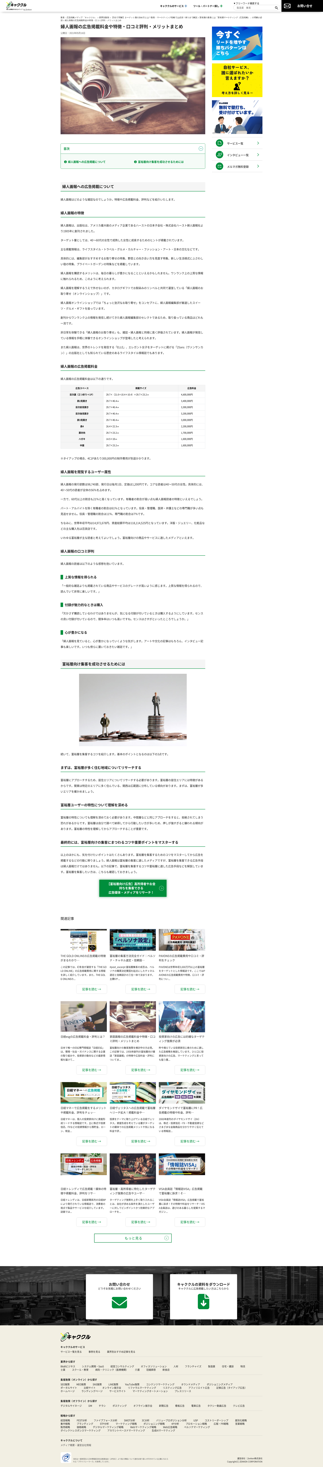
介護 (137, 1369)
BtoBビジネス (68, 1366)
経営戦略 (65, 1420)
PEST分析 (82, 1420)
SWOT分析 (129, 1420)
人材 (175, 1366)
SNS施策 (97, 1384)
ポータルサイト (69, 1387)
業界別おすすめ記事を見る (121, 1351)
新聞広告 (163, 1405)
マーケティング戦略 (126, 1423)
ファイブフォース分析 (105, 1420)
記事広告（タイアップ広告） (231, 1387)
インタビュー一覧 (238, 155)
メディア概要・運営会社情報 (76, 1445)
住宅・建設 (228, 1366)
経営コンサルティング (122, 1366)
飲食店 (166, 1369)
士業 (63, 1369)
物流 (242, 1366)
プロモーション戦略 (196, 1423)
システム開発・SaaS (93, 1366)
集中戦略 (65, 1423)
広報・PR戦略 (221, 1423)
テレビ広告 (239, 1405)
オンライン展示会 (111, 1387)
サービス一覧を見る (71, 1351)
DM (90, 1405)
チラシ (102, 1405)
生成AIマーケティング (163, 1430)
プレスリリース (183, 1391)
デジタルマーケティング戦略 (108, 1427)
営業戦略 (240, 1423)
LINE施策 (113, 1384)
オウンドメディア (190, 1384)
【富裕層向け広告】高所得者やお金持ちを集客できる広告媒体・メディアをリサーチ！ (131, 888)
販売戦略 (65, 1427)
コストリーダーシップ (216, 1420)
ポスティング (120, 1405)
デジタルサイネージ (71, 1405)
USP (195, 1420)
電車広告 (196, 1405)
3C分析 (145, 1420)
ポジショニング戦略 (154, 1423)
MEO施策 (81, 1384)
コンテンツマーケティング (160, 1384)
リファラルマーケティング (142, 1387)
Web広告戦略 (170, 1427)
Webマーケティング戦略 (143, 1427)
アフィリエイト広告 (199, 1387)
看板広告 (180, 1405)
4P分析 (175, 1423)
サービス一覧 (235, 143)
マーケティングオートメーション (150, 1391)
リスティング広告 (172, 1387)
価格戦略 (81, 1427)
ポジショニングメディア (220, 1384)
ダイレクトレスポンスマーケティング (81, 1430)
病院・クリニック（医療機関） (111, 1369)
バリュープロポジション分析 (171, 1420)
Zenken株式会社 (254, 1458)
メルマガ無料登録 (238, 167)
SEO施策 (65, 1384)
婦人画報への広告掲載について (87, 162)
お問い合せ (304, 6)
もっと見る (133, 1238)
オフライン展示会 (142, 1405)
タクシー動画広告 (216, 1405)
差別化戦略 (241, 1420)
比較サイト (90, 1387)
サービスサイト (117, 1391)
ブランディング (85, 1423)
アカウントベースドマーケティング (126, 1430)
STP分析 (104, 1423)
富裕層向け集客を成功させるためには (161, 162)
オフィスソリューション (154, 1366)
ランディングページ (92, 1391)
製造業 (211, 1366)
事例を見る (94, 1351)
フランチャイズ (193, 1366)
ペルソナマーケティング (197, 1427)
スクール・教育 (80, 1369)
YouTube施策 (132, 1384)
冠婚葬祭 (151, 1369)
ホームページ (68, 1391)
